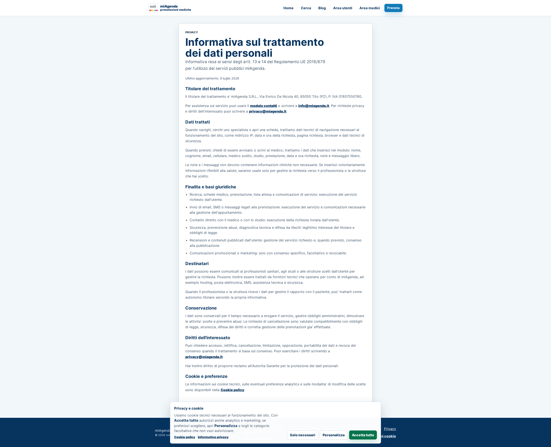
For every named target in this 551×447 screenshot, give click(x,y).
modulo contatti (263, 106)
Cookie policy (232, 390)
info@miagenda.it (313, 106)
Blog (322, 8)
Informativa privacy (213, 437)
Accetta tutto (363, 435)
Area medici (369, 8)
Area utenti (342, 8)
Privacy (390, 429)
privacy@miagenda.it (267, 111)
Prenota (393, 8)
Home (288, 8)
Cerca (306, 8)
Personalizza (334, 435)
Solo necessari (302, 435)
